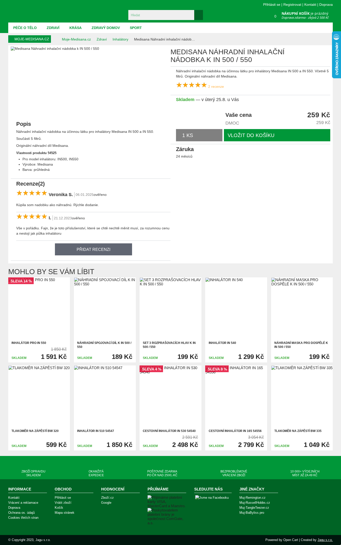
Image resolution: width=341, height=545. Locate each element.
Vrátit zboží (63, 502)
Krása (75, 28)
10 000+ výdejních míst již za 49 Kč (305, 473)
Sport (136, 28)
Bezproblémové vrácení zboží (233, 473)
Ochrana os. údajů (21, 512)
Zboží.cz (107, 497)
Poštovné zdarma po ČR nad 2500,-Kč (162, 473)
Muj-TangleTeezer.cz (254, 507)
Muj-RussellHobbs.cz (254, 502)
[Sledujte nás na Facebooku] (212, 497)
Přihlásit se (271, 5)
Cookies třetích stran (23, 517)
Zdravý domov (106, 28)
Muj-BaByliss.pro (251, 512)
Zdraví (53, 28)
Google (106, 502)
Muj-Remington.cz (252, 497)
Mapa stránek (64, 512)
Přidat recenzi (93, 249)
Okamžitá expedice (96, 473)
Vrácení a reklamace (23, 502)
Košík (59, 507)
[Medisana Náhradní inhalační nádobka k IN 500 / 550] (16, 106)
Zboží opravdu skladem (33, 473)
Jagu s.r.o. (325, 540)
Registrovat (292, 5)
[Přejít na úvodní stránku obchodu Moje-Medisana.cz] (37, 11)
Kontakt (310, 5)
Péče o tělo (25, 28)
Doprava (326, 5)
